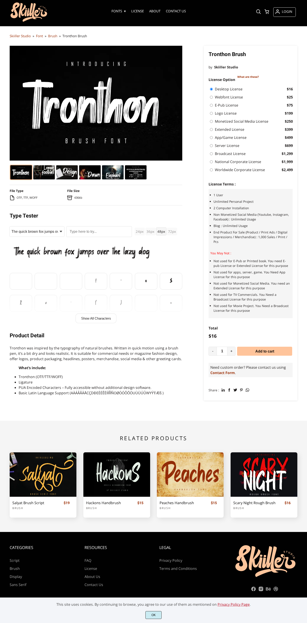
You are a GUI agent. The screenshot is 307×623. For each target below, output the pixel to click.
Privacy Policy (170, 560)
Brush (17, 508)
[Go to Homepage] (29, 21)
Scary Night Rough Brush (254, 503)
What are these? (248, 77)
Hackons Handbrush (103, 503)
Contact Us (94, 584)
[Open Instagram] (261, 590)
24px (140, 231)
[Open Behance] (268, 590)
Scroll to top (303, 525)
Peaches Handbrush (177, 503)
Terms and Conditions (178, 568)
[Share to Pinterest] (241, 390)
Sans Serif (18, 584)
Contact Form (222, 372)
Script (15, 560)
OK (153, 615)
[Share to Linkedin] (223, 390)
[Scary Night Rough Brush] (264, 474)
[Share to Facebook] (229, 390)
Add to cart (264, 351)
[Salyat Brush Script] (43, 474)
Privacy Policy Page (234, 604)
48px (161, 231)
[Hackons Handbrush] (116, 474)
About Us (92, 576)
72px (172, 231)
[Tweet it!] (235, 390)
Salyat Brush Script (28, 503)
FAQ (88, 560)
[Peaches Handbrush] (190, 474)
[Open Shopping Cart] (266, 12)
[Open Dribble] (275, 590)
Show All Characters (96, 318)
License (91, 568)
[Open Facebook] (253, 590)
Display (16, 576)
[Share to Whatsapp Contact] (247, 390)
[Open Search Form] (258, 12)
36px (150, 231)
